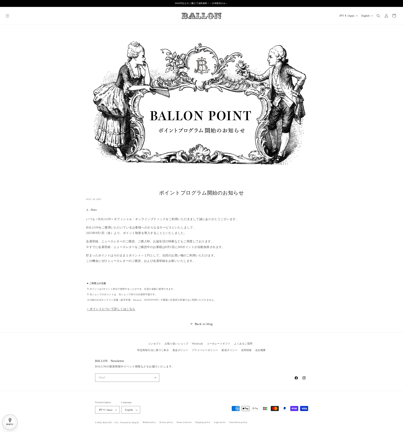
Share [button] (94, 209)
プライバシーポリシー (205, 350)
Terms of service (184, 422)
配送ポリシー (229, 350)
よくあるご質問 (243, 343)
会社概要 (260, 350)
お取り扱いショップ (176, 343)
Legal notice (219, 422)
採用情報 (246, 350)
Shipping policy (202, 422)
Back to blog (204, 324)
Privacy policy (166, 422)
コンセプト (154, 343)
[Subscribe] (155, 377)
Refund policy (149, 422)
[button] (7, 16)
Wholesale (197, 343)
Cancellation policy (238, 422)
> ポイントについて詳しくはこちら (111, 309)
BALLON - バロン (111, 423)
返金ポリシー (180, 350)
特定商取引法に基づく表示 (153, 350)
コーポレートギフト (218, 343)
